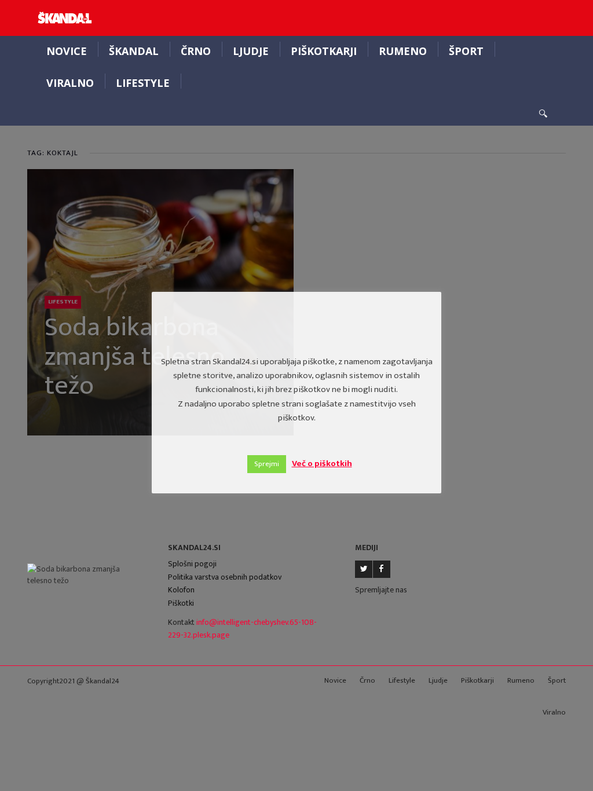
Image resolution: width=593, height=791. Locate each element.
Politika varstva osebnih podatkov (224, 577)
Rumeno (403, 51)
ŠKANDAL (134, 51)
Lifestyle (143, 83)
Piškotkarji (324, 51)
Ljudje (251, 51)
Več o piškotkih (322, 463)
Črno (196, 51)
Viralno (70, 83)
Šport (466, 51)
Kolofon (181, 589)
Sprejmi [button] (266, 463)
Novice (66, 51)
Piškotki (181, 603)
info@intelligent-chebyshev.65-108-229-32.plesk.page (242, 629)
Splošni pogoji (192, 563)
